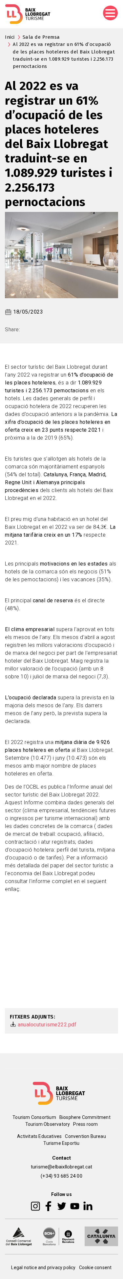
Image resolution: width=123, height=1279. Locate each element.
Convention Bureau (85, 1136)
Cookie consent (95, 1267)
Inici (10, 37)
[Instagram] (35, 1205)
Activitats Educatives (39, 1136)
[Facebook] (48, 1205)
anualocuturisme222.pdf (47, 1024)
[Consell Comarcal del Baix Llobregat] (18, 1235)
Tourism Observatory (47, 1124)
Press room (85, 1124)
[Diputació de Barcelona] (59, 1235)
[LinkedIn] (88, 1205)
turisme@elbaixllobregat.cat (61, 1167)
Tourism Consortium (34, 1117)
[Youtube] (75, 1205)
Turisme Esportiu (61, 1143)
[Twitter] (62, 1205)
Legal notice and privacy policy (43, 1267)
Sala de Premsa (41, 37)
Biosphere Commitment (85, 1117)
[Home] (27, 14)
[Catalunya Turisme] (101, 1235)
